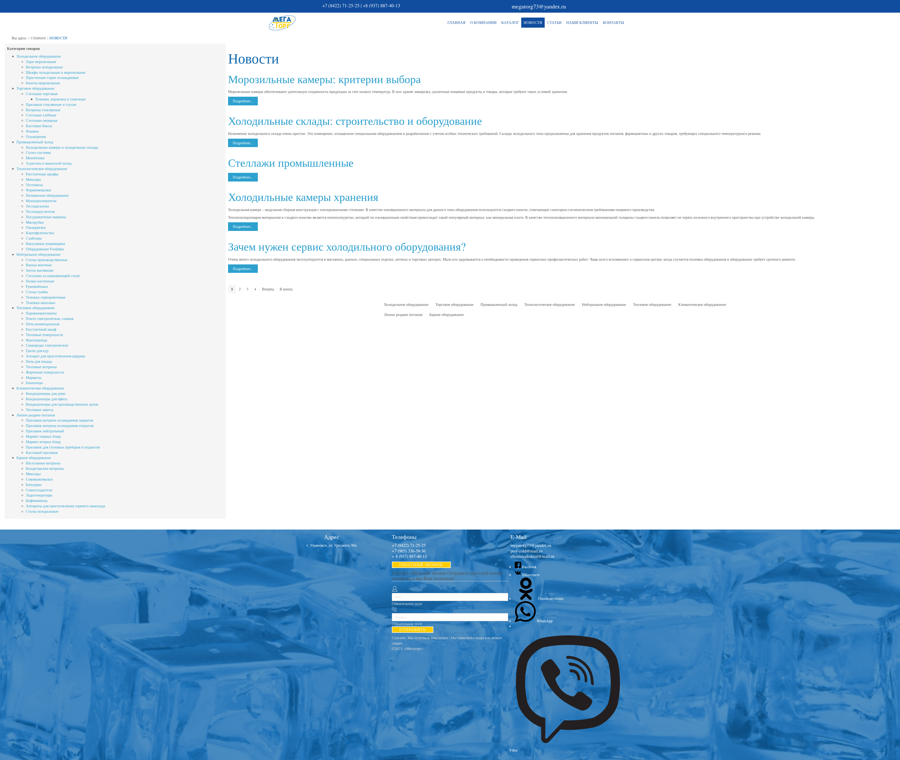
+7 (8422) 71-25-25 (341, 5)
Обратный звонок (421, 564)
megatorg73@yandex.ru (539, 6)
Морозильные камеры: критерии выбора (324, 78)
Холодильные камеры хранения (303, 196)
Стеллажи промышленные (290, 162)
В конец (286, 288)
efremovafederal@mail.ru (532, 556)
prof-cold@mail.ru (526, 551)
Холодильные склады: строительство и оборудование (355, 120)
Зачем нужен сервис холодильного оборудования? (347, 246)
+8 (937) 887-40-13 (381, 5)
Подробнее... (243, 100)
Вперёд (268, 288)
